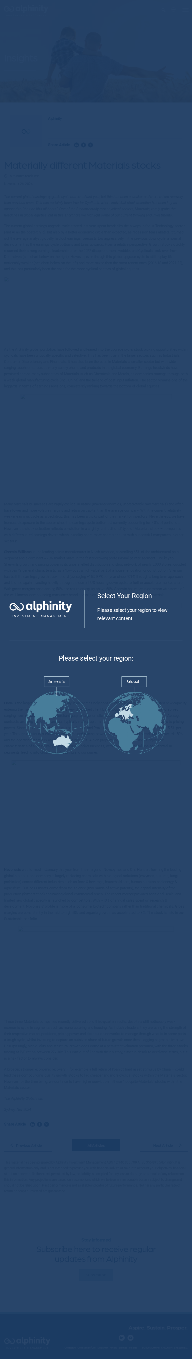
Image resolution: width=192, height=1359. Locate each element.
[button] (57, 716)
